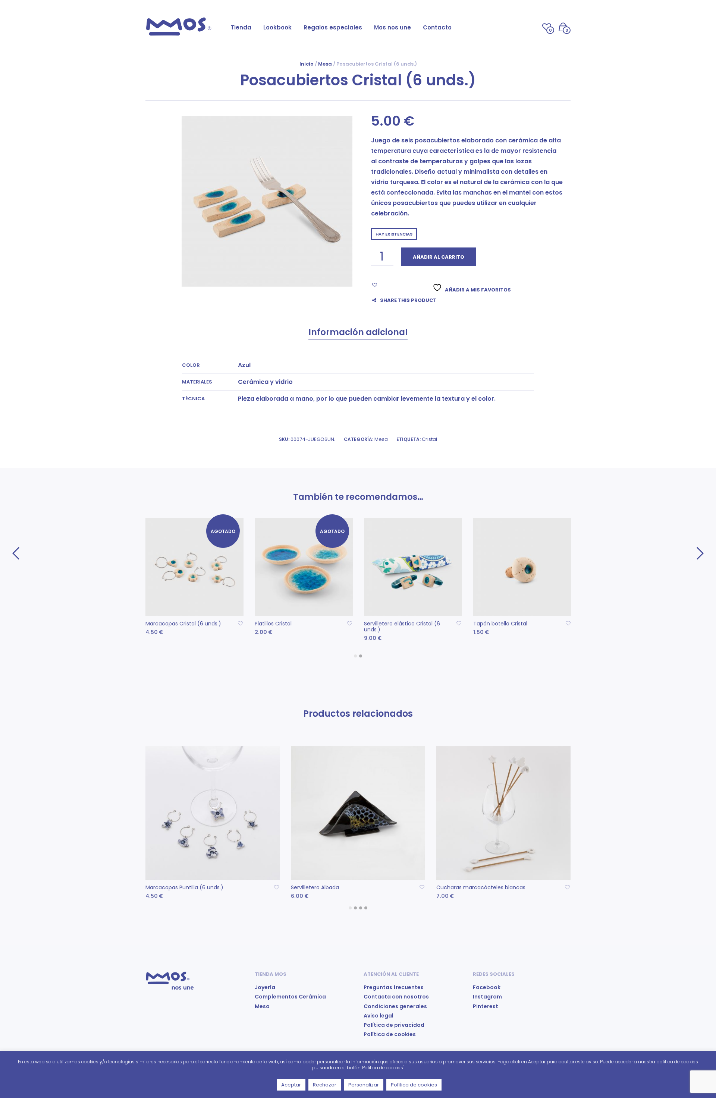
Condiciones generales (395, 1006)
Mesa (325, 63)
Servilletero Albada (315, 887)
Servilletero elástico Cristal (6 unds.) (402, 626)
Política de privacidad (394, 1025)
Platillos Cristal (273, 623)
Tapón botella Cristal (500, 623)
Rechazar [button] (324, 1084)
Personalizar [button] (363, 1084)
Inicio (306, 63)
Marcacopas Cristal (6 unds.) (183, 623)
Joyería (265, 987)
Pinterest (485, 1006)
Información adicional (358, 332)
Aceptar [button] (291, 1084)
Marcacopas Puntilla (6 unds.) (184, 887)
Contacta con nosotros (396, 996)
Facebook (486, 987)
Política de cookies (390, 1034)
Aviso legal (378, 1015)
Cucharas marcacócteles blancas (480, 887)
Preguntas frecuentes (394, 987)
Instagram (487, 996)
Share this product (408, 300)
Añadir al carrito (438, 257)
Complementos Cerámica (290, 996)
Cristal (429, 439)
